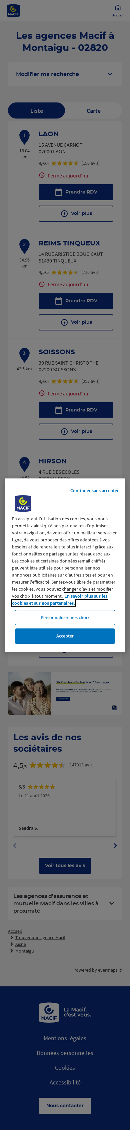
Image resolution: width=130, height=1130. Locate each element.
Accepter (65, 636)
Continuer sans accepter (94, 490)
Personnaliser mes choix (65, 617)
